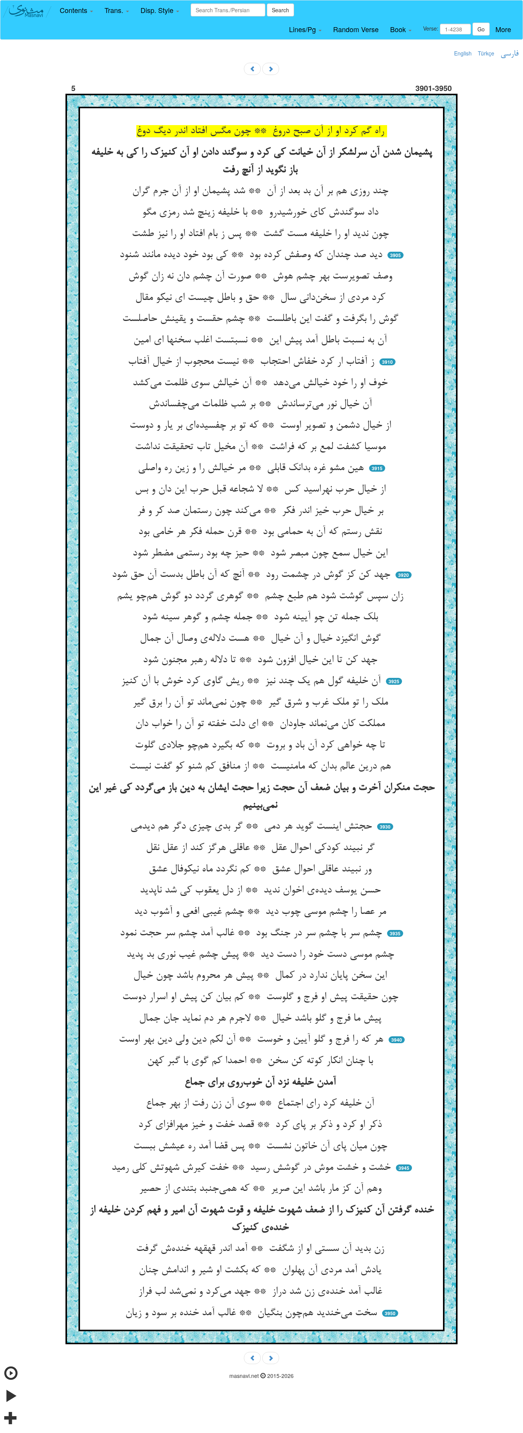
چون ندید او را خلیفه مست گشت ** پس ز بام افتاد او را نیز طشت (262, 234)
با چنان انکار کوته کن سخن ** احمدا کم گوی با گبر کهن (261, 1061)
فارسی (509, 54)
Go (481, 29)
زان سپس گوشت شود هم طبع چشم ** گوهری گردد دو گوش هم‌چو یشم (261, 596)
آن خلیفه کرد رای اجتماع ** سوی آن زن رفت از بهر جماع (261, 1104)
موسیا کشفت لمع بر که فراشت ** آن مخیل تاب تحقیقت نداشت (262, 447)
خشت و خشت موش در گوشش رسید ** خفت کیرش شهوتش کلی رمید (252, 1168)
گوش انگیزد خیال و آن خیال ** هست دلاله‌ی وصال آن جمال (262, 639)
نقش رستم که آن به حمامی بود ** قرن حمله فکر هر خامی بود (261, 532)
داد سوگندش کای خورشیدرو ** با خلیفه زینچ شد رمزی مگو (261, 213)
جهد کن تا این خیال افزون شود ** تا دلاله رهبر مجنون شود (261, 660)
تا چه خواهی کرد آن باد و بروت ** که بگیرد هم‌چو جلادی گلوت (261, 745)
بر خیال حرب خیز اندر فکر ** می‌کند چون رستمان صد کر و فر (261, 511)
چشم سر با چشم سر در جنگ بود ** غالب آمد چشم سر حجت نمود (252, 933)
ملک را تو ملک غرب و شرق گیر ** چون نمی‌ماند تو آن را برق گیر (261, 703)
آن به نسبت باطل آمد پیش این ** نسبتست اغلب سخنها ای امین (261, 340)
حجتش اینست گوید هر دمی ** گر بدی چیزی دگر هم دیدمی (252, 827)
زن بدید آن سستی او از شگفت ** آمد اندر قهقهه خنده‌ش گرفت (261, 1249)
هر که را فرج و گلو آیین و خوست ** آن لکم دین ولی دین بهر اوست (252, 1040)
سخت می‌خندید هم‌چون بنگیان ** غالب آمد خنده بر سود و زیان (252, 1313)
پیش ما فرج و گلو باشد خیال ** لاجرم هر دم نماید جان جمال (261, 1019)
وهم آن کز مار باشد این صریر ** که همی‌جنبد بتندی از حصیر (261, 1189)
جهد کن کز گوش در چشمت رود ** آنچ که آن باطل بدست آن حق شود (252, 575)
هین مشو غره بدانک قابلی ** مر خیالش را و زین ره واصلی (252, 468)
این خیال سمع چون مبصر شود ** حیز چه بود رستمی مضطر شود (261, 553)
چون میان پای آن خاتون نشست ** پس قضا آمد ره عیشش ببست (261, 1146)
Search (280, 10)
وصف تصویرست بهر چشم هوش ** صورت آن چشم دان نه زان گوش (261, 276)
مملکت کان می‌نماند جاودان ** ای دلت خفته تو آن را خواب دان (261, 724)
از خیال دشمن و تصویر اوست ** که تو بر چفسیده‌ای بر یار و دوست (261, 426)
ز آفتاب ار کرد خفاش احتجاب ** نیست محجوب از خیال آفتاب (252, 362)
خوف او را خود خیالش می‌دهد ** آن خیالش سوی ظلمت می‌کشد (261, 383)
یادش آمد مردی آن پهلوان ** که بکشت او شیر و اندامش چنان (261, 1270)
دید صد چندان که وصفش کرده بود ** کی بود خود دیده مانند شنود (252, 255)
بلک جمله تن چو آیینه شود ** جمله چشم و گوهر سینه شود (261, 617)
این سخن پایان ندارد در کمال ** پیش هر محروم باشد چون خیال (261, 976)
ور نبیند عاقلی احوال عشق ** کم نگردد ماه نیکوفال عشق (261, 869)
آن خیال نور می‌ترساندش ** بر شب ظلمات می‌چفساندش (262, 404)
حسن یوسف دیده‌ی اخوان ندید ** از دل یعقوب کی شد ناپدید (262, 890)
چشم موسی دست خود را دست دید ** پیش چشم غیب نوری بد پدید (261, 955)
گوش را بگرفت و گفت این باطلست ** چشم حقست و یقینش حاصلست (261, 319)
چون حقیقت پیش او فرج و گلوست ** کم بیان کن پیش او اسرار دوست (261, 997)
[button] (76, 10)
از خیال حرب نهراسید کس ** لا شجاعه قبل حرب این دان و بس (262, 490)
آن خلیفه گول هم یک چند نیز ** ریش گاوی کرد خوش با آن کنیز (252, 681)
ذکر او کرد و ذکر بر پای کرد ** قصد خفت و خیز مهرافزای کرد (261, 1125)
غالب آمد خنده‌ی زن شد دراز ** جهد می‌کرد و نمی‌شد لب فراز (261, 1292)
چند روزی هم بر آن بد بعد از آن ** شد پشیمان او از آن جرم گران (261, 191)
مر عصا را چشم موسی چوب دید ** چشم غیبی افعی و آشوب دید (261, 912)
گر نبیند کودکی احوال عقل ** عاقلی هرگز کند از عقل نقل (262, 848)
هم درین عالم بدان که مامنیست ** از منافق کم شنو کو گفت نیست (261, 766)
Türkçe (486, 53)
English (463, 53)
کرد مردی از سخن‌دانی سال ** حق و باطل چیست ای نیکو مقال (261, 298)
